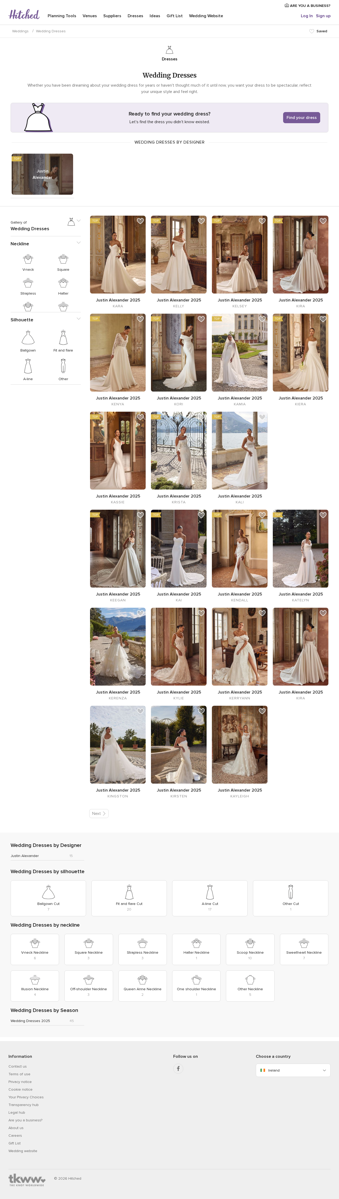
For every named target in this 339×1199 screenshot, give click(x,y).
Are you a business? (25, 1120)
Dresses (135, 16)
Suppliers (112, 16)
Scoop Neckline (250, 952)
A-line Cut (210, 904)
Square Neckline (89, 952)
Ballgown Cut (48, 904)
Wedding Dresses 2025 (30, 1021)
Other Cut (291, 904)
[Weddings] (24, 14)
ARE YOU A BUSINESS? (310, 5)
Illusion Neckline (35, 989)
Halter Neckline (196, 952)
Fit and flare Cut (129, 904)
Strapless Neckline (142, 952)
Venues (90, 16)
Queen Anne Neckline (143, 989)
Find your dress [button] (302, 117)
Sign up (323, 16)
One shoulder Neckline (196, 989)
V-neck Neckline (34, 952)
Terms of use (19, 1074)
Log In (307, 16)
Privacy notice (20, 1082)
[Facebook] (178, 1069)
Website (206, 16)
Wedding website (22, 1151)
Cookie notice (20, 1089)
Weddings (20, 31)
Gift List (175, 16)
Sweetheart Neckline (304, 952)
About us (16, 1128)
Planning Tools (62, 16)
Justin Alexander (42, 174)
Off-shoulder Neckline (88, 989)
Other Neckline (250, 989)
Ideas (155, 16)
